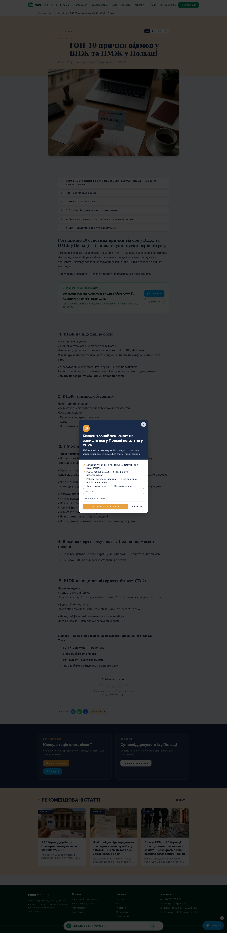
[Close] (143, 424)
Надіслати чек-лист (108, 506)
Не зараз (137, 506)
